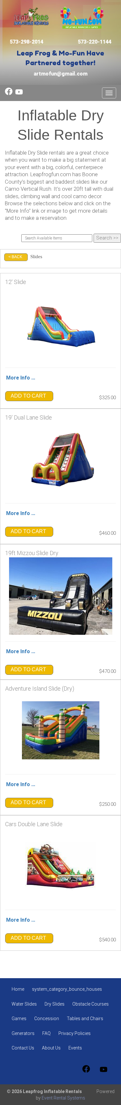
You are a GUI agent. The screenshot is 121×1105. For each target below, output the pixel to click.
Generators (23, 1033)
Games (19, 1018)
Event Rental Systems (63, 1097)
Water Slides (24, 1004)
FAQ (46, 1033)
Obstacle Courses (90, 1004)
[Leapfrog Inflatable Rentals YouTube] (19, 93)
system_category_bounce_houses (67, 989)
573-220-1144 (94, 42)
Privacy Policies (74, 1033)
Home (18, 989)
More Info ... (20, 378)
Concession (46, 1018)
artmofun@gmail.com (60, 74)
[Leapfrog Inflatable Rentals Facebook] (9, 93)
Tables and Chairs (85, 1018)
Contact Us (23, 1047)
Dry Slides (55, 1004)
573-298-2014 (26, 42)
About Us (51, 1047)
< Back (15, 257)
